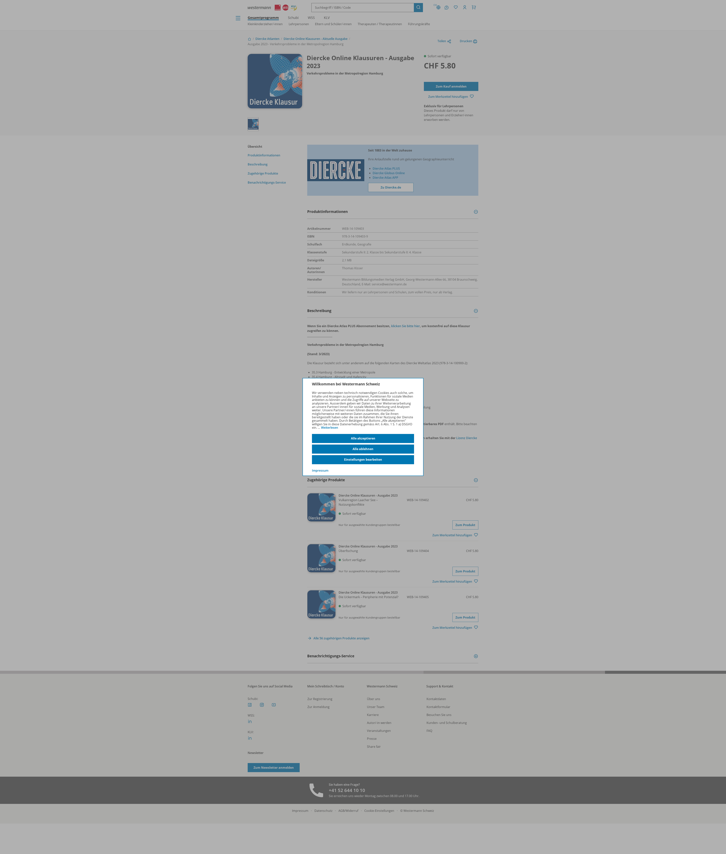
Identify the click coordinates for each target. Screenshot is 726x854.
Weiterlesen (329, 427)
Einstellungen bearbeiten (363, 459)
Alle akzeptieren (363, 438)
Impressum (320, 470)
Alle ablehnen (363, 449)
